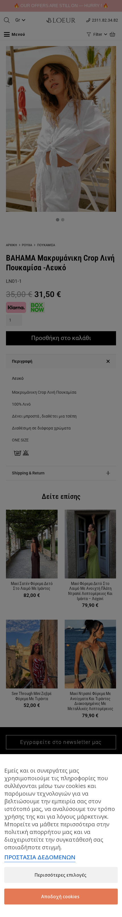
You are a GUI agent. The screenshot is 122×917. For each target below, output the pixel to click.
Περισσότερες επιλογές (60, 875)
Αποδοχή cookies (60, 896)
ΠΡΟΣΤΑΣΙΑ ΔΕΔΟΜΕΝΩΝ (39, 857)
